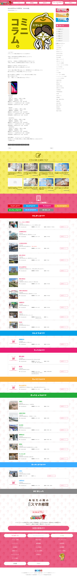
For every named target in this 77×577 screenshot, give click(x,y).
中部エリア (60, 33)
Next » (52, 148)
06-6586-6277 (23, 248)
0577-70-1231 (23, 371)
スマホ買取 (58, 72)
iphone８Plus (17, 144)
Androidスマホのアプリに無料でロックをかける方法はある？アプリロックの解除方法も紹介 (15, 173)
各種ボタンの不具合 (60, 87)
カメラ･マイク (15, 554)
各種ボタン (15, 550)
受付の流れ (38, 539)
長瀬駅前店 (58, 108)
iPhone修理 (58, 57)
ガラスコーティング (60, 68)
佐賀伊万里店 (58, 80)
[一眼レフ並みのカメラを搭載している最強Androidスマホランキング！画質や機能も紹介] (46, 182)
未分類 (57, 93)
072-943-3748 (23, 260)
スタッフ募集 (61, 550)
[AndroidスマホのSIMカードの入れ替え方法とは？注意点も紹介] (15, 182)
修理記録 (58, 84)
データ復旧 (15, 558)
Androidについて (59, 45)
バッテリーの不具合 (60, 78)
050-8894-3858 (23, 458)
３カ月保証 (38, 547)
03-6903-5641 (23, 344)
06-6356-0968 (23, 236)
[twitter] (37, 570)
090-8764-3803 (23, 361)
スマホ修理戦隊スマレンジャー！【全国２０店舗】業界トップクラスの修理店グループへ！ (38, 572)
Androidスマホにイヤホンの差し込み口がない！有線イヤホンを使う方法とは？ (62, 188)
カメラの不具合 (59, 66)
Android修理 (58, 47)
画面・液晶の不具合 (60, 99)
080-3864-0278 (23, 270)
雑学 (28, 144)
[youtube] (41, 570)
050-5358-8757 (23, 406)
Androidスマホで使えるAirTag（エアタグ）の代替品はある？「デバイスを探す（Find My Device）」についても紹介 (46, 174)
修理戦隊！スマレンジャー (38, 574)
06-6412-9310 (23, 295)
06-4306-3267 (23, 307)
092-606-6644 (23, 439)
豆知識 (26, 144)
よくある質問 (38, 550)
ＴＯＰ (19, 2)
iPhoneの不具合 (59, 53)
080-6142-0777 (23, 389)
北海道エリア (60, 29)
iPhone (9, 144)
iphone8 (13, 144)
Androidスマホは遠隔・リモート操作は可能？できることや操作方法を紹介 (30, 188)
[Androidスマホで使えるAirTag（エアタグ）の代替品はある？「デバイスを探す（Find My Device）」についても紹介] (46, 167)
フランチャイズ (62, 539)
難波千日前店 (58, 110)
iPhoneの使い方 (59, 55)
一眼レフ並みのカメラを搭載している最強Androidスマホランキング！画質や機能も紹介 (46, 188)
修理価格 (31, 2)
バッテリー (15, 543)
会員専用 (62, 543)
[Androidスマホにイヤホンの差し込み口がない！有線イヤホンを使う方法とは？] (62, 182)
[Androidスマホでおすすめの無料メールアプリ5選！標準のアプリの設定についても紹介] (30, 167)
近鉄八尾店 (58, 103)
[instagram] (39, 570)
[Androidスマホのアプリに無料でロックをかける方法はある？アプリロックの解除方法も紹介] (15, 167)
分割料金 (22, 144)
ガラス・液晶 (15, 539)
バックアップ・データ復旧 (61, 76)
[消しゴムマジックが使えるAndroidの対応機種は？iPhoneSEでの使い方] (62, 167)
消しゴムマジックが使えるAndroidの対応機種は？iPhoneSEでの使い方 (62, 173)
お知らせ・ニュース (60, 61)
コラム (16, 10)
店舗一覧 (44, 2)
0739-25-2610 (23, 327)
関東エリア (60, 31)
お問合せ (70, 2)
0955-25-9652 (23, 418)
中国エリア (60, 38)
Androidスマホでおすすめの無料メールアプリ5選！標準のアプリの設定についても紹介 (30, 173)
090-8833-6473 (23, 485)
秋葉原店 (58, 101)
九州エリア (60, 40)
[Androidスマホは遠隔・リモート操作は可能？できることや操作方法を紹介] (30, 182)
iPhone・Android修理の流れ (57, 3)
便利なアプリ (58, 82)
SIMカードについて (60, 59)
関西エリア (60, 36)
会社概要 (62, 547)
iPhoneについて (59, 51)
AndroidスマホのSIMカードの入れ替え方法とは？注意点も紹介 (15, 188)
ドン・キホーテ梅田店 (60, 74)
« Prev (10, 148)
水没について (58, 95)
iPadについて (58, 49)
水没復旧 (15, 547)
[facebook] (36, 570)
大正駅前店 (58, 89)
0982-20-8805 (23, 449)
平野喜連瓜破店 (59, 91)
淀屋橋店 (58, 97)
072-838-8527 (23, 283)
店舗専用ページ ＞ (64, 226)
